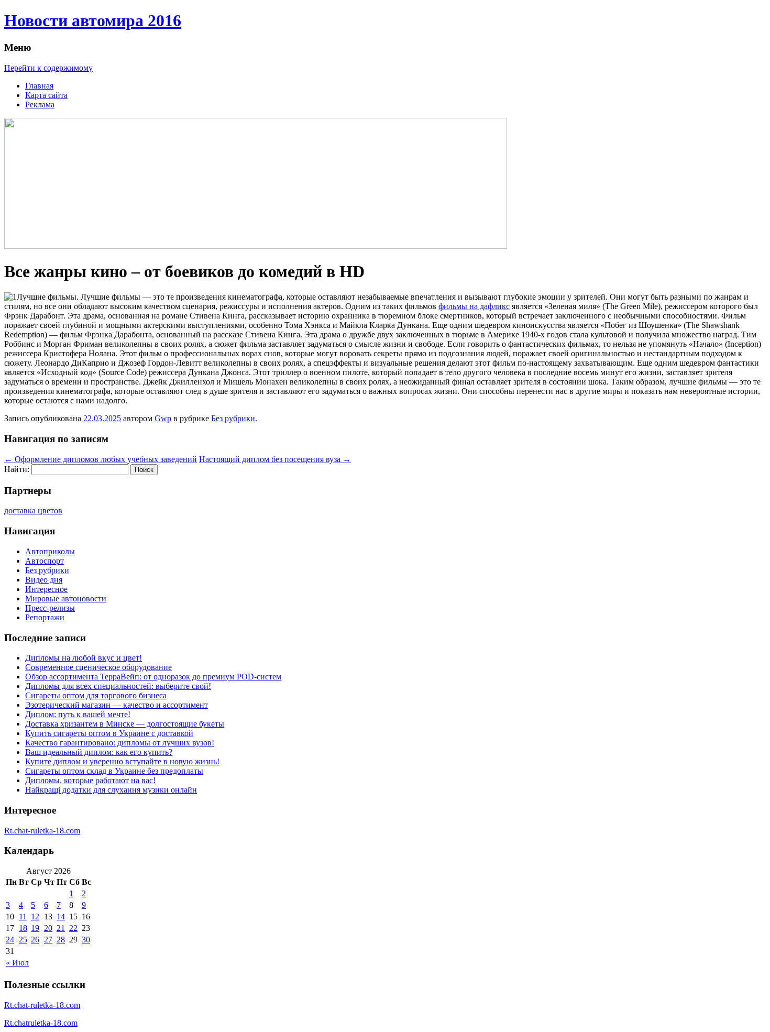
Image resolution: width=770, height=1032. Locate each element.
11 (23, 916)
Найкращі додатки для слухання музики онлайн (111, 789)
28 (61, 939)
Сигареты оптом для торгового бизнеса (96, 695)
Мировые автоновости (65, 598)
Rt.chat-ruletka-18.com (42, 830)
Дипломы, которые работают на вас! (90, 780)
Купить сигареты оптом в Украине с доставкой (109, 733)
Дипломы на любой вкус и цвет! (83, 657)
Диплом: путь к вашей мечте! (77, 714)
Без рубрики (233, 418)
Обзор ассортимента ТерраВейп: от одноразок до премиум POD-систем (153, 676)
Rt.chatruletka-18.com (41, 1022)
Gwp (163, 418)
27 (48, 939)
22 (73, 928)
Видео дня (43, 579)
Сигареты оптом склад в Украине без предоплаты (114, 770)
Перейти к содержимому (48, 67)
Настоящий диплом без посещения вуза (275, 459)
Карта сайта (46, 95)
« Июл (17, 962)
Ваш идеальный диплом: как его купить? (98, 752)
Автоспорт (44, 560)
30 (86, 939)
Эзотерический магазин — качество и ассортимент (116, 704)
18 (23, 928)
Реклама (39, 104)
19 (35, 928)
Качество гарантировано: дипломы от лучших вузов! (119, 742)
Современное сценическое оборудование (98, 667)
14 (61, 916)
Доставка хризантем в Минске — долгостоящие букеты (124, 723)
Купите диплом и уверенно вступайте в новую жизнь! (122, 761)
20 (48, 928)
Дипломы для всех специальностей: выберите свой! (118, 686)
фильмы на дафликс (474, 306)
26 (35, 939)
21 (61, 928)
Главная (39, 85)
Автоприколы (50, 551)
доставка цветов (33, 510)
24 (10, 939)
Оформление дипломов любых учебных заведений (100, 459)
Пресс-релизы (50, 607)
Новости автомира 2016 (92, 20)
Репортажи (44, 617)
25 (23, 939)
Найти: (16, 469)
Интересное (46, 589)
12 (35, 916)
